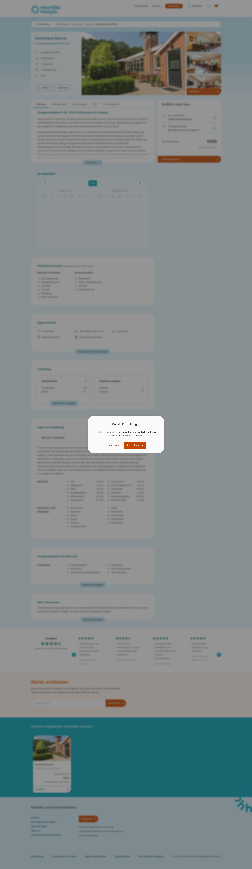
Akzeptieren (133, 445)
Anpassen (114, 445)
